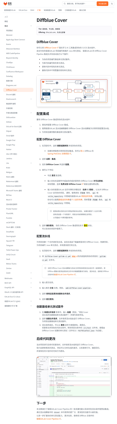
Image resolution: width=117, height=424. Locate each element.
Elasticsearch (11, 99)
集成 (6, 26)
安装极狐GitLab (49, 10)
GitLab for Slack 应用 (13, 126)
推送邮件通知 (11, 103)
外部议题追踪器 (11, 113)
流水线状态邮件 (11, 204)
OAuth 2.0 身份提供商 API (14, 292)
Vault (8, 259)
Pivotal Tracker (11, 209)
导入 (82, 150)
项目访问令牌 (86, 196)
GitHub (9, 122)
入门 (6, 17)
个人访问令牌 (76, 199)
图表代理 (9, 81)
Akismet (9, 35)
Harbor (8, 149)
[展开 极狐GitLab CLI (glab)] (31, 301)
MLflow (9, 195)
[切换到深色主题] (112, 3)
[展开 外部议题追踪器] (31, 113)
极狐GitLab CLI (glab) (12, 301)
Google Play (10, 145)
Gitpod (8, 131)
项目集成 (9, 30)
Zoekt (8, 273)
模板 (60, 256)
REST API (8, 283)
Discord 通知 (10, 94)
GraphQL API (9, 287)
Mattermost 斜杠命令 (13, 186)
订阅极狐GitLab (70, 10)
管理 (60, 10)
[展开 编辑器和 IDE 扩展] (31, 306)
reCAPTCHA (10, 222)
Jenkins (9, 158)
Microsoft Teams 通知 (14, 190)
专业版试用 (102, 3)
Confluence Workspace (14, 71)
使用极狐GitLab (10, 10)
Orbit (32, 10)
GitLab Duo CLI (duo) (12, 296)
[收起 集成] (31, 26)
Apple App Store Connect (15, 39)
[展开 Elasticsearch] (31, 99)
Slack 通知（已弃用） (14, 227)
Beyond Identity (12, 58)
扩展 (39, 10)
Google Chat (10, 140)
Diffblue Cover (11, 90)
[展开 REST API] (31, 283)
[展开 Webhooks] (31, 278)
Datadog (9, 76)
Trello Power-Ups (12, 250)
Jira (7, 163)
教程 (6, 21)
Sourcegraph (11, 236)
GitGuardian (10, 117)
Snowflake (10, 232)
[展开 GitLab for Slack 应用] (31, 126)
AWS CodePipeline (13, 53)
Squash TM (10, 241)
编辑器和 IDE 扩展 (11, 306)
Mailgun (9, 172)
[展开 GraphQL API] (31, 287)
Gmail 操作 (10, 135)
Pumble (9, 218)
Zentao (8, 268)
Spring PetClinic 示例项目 (58, 153)
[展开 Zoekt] (31, 273)
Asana (8, 44)
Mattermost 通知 (12, 181)
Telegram (9, 245)
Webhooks (8, 278)
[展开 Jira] (31, 163)
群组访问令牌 (63, 199)
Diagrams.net (11, 85)
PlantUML (9, 213)
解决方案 (82, 10)
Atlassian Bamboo (13, 49)
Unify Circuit (10, 254)
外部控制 (9, 108)
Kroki (8, 167)
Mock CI (9, 200)
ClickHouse (10, 67)
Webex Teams (11, 264)
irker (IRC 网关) (11, 154)
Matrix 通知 (10, 177)
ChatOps (9, 62)
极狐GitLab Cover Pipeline (63, 274)
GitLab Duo (23, 10)
